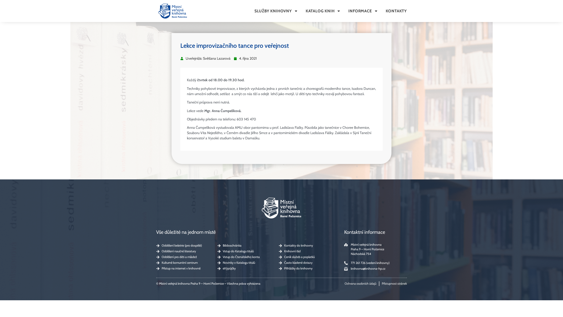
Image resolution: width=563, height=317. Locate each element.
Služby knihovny (273, 11)
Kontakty (396, 11)
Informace (360, 11)
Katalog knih (320, 11)
